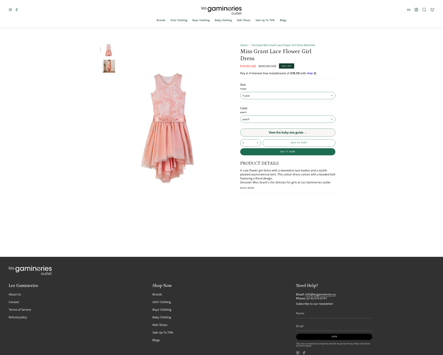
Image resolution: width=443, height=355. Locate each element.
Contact (14, 302)
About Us (15, 294)
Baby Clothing (161, 317)
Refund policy (18, 317)
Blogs (156, 340)
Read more (247, 188)
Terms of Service (20, 310)
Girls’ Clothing (161, 302)
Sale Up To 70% (162, 332)
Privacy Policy (353, 343)
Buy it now (288, 151)
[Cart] (432, 9)
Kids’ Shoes (159, 325)
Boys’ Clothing (161, 310)
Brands (157, 294)
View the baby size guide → (288, 132)
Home (243, 45)
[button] (424, 9)
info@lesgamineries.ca (320, 294)
